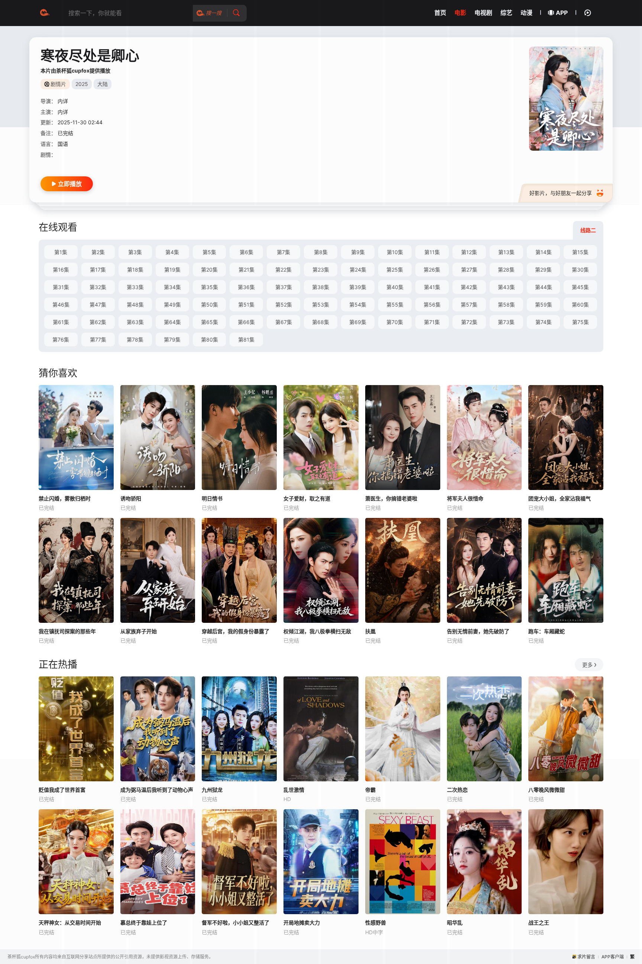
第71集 (432, 322)
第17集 (98, 269)
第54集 (357, 304)
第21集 (246, 269)
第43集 (506, 287)
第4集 (172, 252)
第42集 (469, 287)
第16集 (61, 269)
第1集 (60, 252)
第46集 (60, 304)
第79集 (172, 339)
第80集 (209, 339)
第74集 (543, 322)
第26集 (432, 269)
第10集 (395, 252)
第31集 (61, 287)
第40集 (394, 287)
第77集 (98, 339)
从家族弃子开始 (138, 631)
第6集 (246, 252)
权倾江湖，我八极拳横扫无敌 (317, 631)
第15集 (580, 252)
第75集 (580, 322)
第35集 (209, 287)
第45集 (580, 287)
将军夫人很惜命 (465, 498)
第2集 (98, 252)
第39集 (357, 287)
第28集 (506, 269)
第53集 (320, 304)
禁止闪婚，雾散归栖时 (65, 498)
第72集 (469, 322)
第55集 (394, 304)
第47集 (98, 304)
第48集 (135, 304)
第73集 (506, 322)
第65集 (209, 322)
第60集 (580, 304)
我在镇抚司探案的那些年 (67, 631)
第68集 (320, 322)
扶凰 (370, 631)
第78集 (135, 339)
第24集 (358, 269)
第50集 (209, 304)
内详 (63, 101)
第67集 (283, 322)
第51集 (246, 304)
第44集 (543, 287)
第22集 (283, 269)
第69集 (357, 322)
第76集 (60, 339)
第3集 (135, 252)
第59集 (543, 304)
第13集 (506, 252)
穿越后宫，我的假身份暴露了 (235, 631)
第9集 (358, 252)
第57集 (469, 304)
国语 (63, 144)
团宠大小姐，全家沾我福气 (559, 498)
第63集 (135, 322)
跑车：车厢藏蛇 (546, 631)
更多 (587, 665)
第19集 (172, 269)
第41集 (432, 287)
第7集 (283, 252)
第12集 (469, 252)
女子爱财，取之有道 (306, 498)
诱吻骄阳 (130, 498)
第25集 (394, 269)
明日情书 (212, 498)
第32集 (98, 287)
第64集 (172, 322)
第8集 (321, 252)
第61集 (61, 322)
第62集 (98, 322)
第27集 (469, 269)
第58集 (506, 304)
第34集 (172, 287)
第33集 (135, 287)
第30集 (580, 269)
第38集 (320, 287)
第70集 (394, 322)
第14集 (543, 252)
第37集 (283, 287)
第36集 (246, 287)
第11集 (432, 252)
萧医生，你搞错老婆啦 (391, 498)
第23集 (320, 269)
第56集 (432, 304)
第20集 (209, 269)
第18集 (135, 269)
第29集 (543, 269)
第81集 (246, 339)
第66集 (246, 322)
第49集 (172, 304)
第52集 (283, 304)
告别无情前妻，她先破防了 (478, 631)
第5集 (209, 252)
